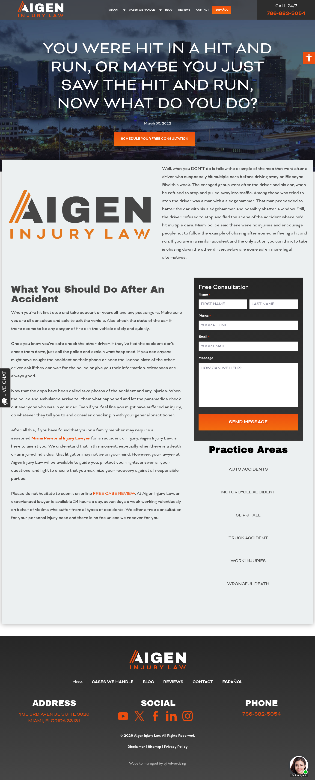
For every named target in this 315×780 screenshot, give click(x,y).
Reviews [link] (184, 10)
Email (204, 337)
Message (206, 358)
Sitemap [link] (154, 746)
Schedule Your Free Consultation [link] (154, 138)
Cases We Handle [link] (142, 10)
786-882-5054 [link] (286, 13)
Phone (205, 316)
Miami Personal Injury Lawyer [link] (60, 438)
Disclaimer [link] (136, 746)
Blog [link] (168, 10)
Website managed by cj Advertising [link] (157, 763)
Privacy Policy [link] (175, 746)
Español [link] (222, 10)
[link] (309, 58)
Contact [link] (202, 10)
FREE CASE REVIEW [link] (114, 493)
